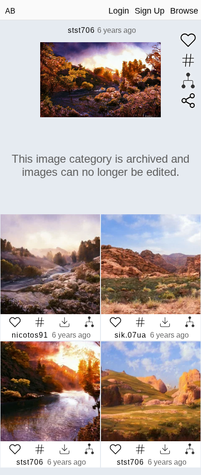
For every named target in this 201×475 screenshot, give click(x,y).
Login (118, 10)
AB (10, 11)
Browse (184, 10)
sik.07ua (130, 335)
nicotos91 (30, 335)
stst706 (81, 30)
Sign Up (150, 10)
